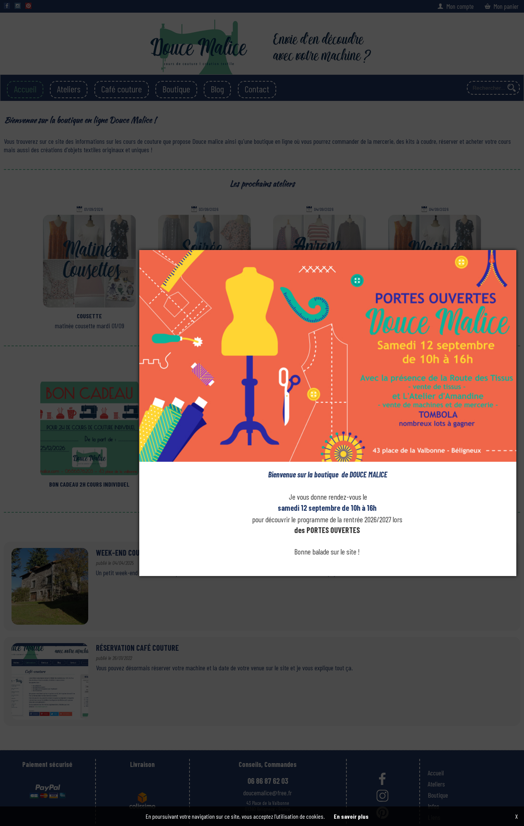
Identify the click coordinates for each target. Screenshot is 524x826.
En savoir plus (351, 816)
